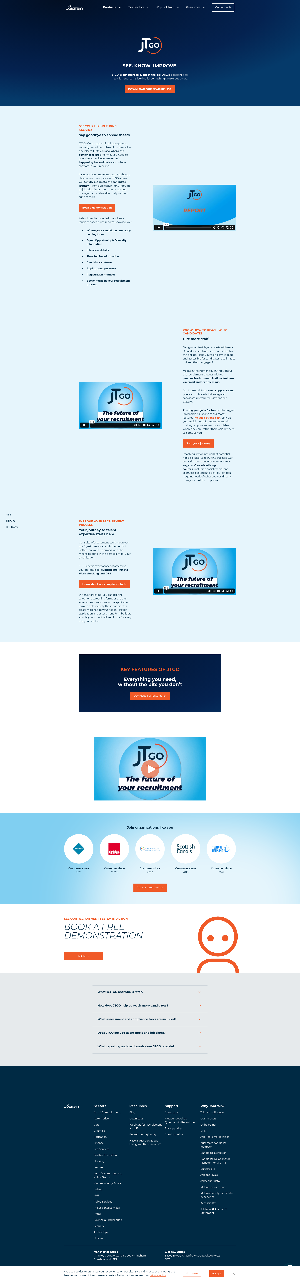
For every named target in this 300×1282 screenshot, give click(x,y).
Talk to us (84, 956)
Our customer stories (150, 887)
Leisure (98, 1167)
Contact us (172, 1112)
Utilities (98, 1238)
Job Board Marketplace (214, 1136)
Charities (99, 1130)
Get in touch (223, 7)
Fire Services (101, 1149)
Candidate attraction (213, 1152)
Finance (99, 1143)
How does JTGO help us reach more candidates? (133, 1005)
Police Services (103, 1201)
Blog (132, 1112)
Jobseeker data (210, 1181)
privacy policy (158, 1275)
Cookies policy (174, 1134)
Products (109, 7)
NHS (96, 1195)
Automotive (101, 1118)
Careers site (207, 1168)
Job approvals (209, 1174)
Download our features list (150, 695)
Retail (97, 1213)
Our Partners (208, 1118)
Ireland (98, 1189)
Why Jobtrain (165, 7)
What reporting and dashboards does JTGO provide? (136, 1046)
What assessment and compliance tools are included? (137, 1019)
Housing (99, 1161)
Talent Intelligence (212, 1112)
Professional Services (107, 1207)
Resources (193, 7)
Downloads (136, 1118)
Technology (101, 1232)
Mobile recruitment (212, 1187)
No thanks (192, 1273)
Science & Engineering (108, 1219)
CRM (203, 1130)
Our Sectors (136, 7)
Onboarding (208, 1124)
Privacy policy (173, 1128)
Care (97, 1124)
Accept (216, 1273)
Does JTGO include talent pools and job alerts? (132, 1033)
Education (100, 1136)
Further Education (105, 1155)
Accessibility (208, 1203)
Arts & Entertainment (107, 1112)
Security (99, 1226)
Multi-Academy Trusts (107, 1183)
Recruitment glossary (142, 1134)
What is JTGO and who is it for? (120, 992)
